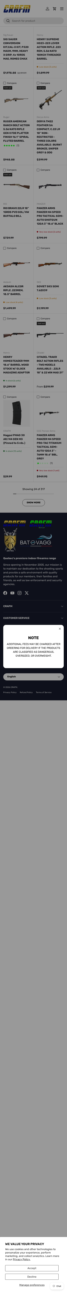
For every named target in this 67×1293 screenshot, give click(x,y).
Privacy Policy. (21, 1259)
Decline (31, 1276)
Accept (31, 1268)
